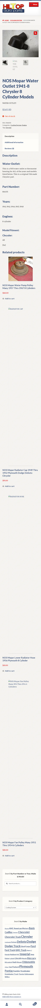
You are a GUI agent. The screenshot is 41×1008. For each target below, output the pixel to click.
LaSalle (12, 958)
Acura (7, 928)
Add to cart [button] (10, 298)
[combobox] (20, 907)
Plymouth (26, 966)
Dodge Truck (12, 946)
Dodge (31, 941)
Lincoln (18, 958)
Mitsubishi (8, 962)
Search (20, 1004)
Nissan (19, 962)
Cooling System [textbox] (20, 907)
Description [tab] (9, 136)
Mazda (24, 958)
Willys (7, 977)
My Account (7, 1004)
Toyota (21, 974)
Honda (7, 954)
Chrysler (8, 127)
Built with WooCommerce (11, 997)
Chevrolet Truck (13, 936)
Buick (32, 928)
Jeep (32, 954)
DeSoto (21, 941)
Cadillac (8, 932)
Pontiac (9, 970)
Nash (14, 962)
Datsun (14, 942)
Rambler (16, 971)
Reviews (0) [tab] (9, 148)
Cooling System (16, 20)
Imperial (25, 954)
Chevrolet (24, 932)
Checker (15, 932)
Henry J (29, 950)
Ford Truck (10, 950)
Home (7, 20)
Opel (10, 967)
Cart (31, 1002)
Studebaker (25, 971)
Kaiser (7, 958)
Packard (16, 967)
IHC (18, 954)
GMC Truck (20, 950)
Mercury (31, 958)
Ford (33, 946)
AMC (11, 928)
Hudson (13, 954)
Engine (24, 125)
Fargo (27, 946)
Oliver (6, 967)
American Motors (21, 928)
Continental (8, 942)
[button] (35, 33)
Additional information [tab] (14, 142)
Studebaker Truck (11, 974)
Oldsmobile (28, 961)
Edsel (23, 946)
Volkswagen (29, 974)
